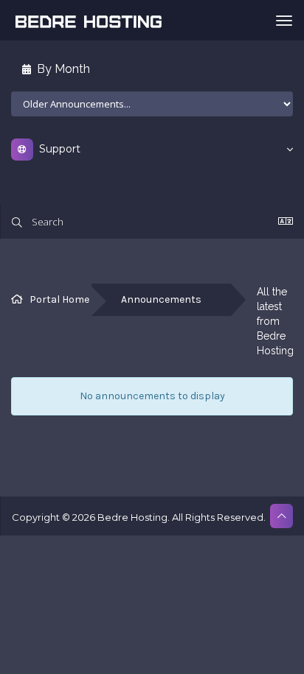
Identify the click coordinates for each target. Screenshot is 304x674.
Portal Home (59, 299)
